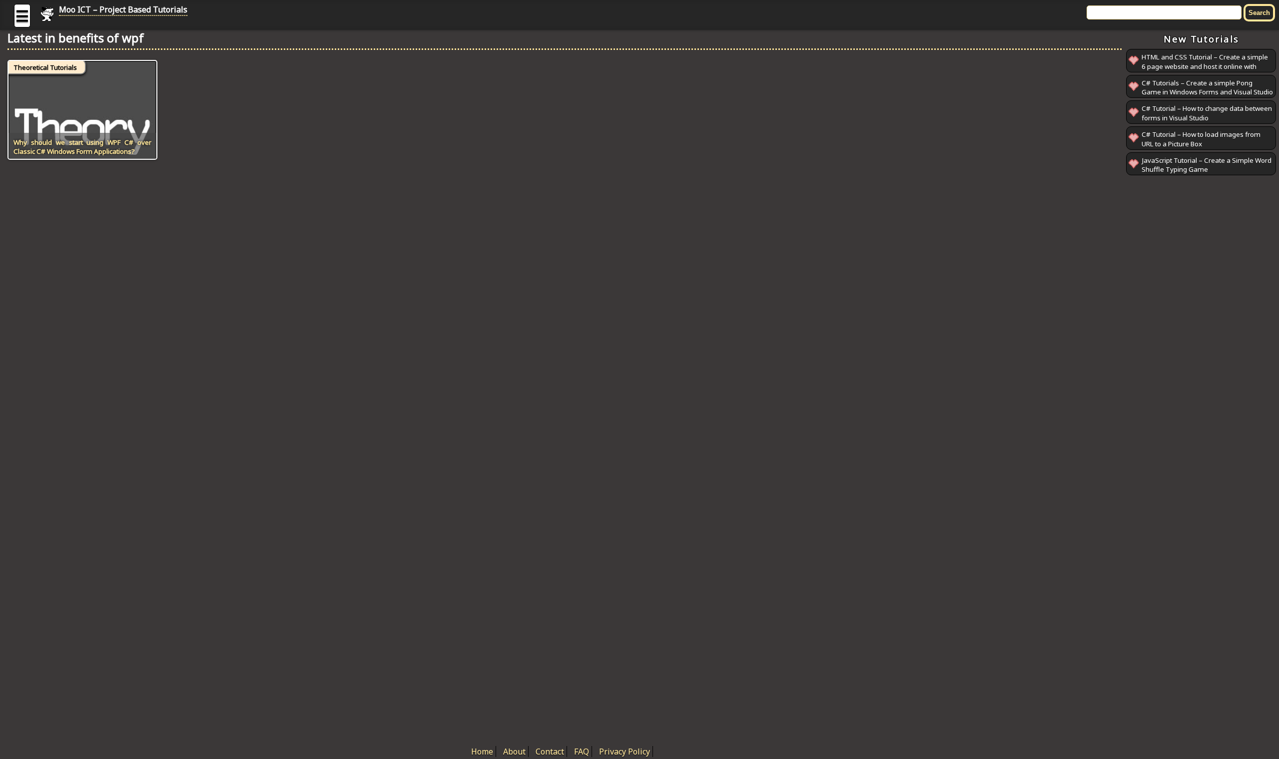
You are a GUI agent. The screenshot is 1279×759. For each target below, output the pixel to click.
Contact (550, 751)
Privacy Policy (624, 751)
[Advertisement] (1201, 327)
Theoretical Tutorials (45, 67)
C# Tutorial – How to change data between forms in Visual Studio (1207, 113)
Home (482, 751)
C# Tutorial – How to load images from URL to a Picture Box (1201, 139)
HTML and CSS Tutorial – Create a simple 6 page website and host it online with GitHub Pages (1205, 66)
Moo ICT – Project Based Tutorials (123, 9)
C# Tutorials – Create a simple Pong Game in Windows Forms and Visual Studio (1207, 87)
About (514, 751)
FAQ (581, 751)
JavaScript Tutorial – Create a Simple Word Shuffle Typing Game (1207, 165)
